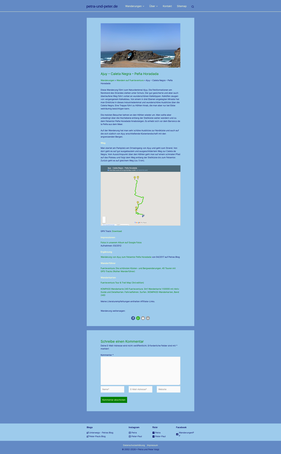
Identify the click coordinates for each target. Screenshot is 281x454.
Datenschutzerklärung (134, 445)
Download (117, 231)
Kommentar (107, 355)
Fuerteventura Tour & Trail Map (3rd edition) (122, 282)
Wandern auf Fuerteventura (130, 80)
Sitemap (182, 6)
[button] (143, 6)
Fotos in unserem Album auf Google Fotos (121, 242)
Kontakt (167, 6)
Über (152, 6)
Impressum (152, 445)
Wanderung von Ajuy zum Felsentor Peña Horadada (126, 257)
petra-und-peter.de (102, 6)
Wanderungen (133, 6)
